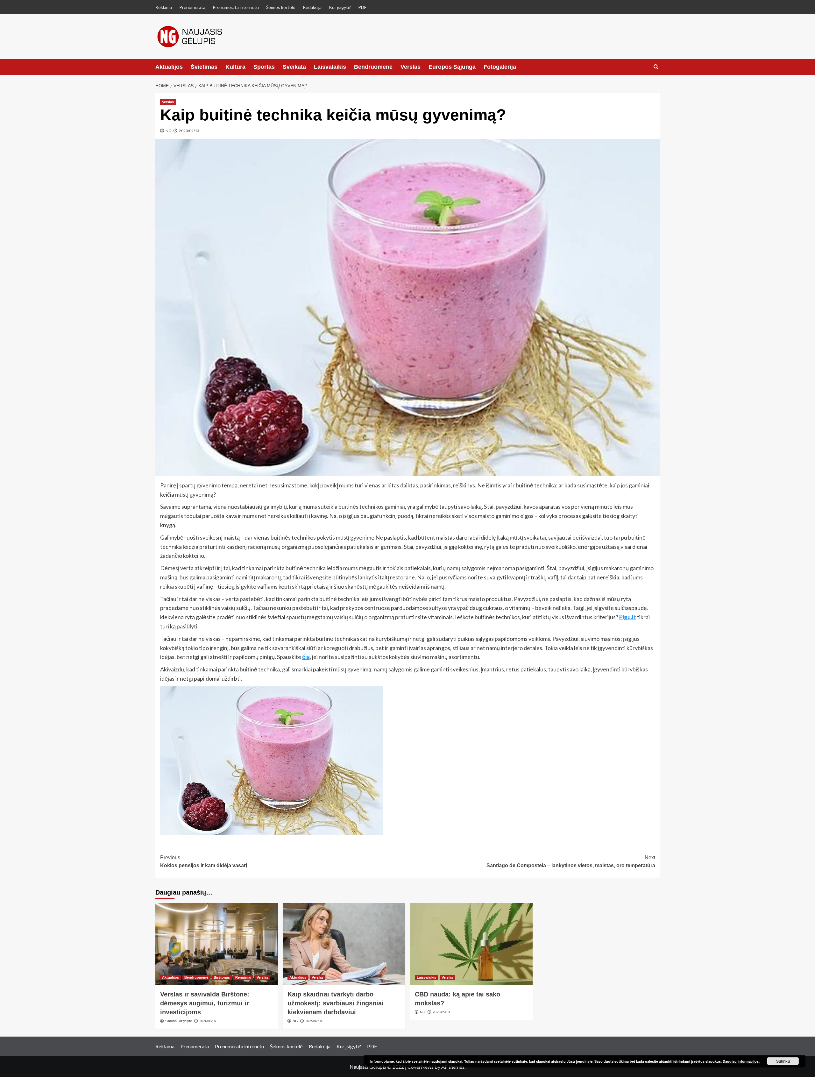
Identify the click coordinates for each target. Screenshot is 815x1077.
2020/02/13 (189, 130)
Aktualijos (169, 67)
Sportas (264, 67)
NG (168, 130)
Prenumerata (192, 7)
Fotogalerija (500, 67)
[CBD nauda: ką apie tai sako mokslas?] (471, 944)
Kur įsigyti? (340, 7)
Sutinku (783, 1061)
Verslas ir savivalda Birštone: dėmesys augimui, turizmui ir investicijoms (204, 1003)
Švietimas (204, 67)
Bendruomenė (373, 67)
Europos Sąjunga (452, 67)
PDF (362, 7)
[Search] (656, 67)
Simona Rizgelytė (178, 1021)
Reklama (163, 7)
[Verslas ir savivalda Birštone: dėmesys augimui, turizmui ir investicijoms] (216, 944)
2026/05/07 (207, 1021)
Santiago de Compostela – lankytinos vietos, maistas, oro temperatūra (570, 861)
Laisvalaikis (330, 67)
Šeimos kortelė (280, 7)
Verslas (410, 67)
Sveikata (294, 67)
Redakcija (312, 7)
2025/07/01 (313, 1021)
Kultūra (235, 67)
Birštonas (222, 977)
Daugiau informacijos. (741, 1061)
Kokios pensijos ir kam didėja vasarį (203, 861)
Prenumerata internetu (236, 7)
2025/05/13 (441, 1012)
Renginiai (243, 977)
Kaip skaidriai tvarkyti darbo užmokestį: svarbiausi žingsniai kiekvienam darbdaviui (335, 1003)
